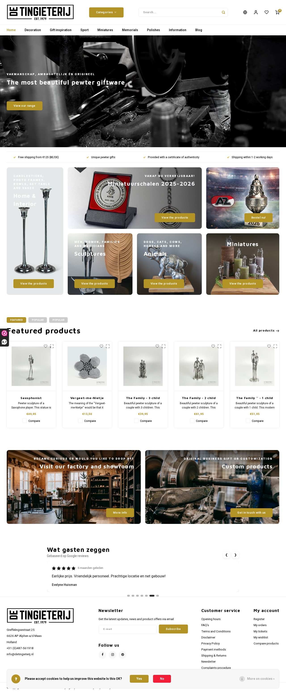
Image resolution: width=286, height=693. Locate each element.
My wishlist (261, 637)
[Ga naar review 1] (128, 596)
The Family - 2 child (199, 398)
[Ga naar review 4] (142, 596)
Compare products (266, 643)
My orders (260, 625)
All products (263, 330)
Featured (16, 320)
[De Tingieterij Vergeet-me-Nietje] (87, 366)
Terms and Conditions (216, 631)
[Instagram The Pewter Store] (112, 655)
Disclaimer (208, 637)
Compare (34, 421)
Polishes (153, 30)
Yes (139, 678)
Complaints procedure (216, 668)
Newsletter (208, 661)
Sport (84, 30)
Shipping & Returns (213, 655)
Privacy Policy (210, 643)
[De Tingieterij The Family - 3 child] (143, 366)
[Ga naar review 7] (156, 596)
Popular (38, 320)
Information (177, 30)
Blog (198, 30)
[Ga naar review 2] (133, 596)
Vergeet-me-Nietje (87, 398)
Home (11, 30)
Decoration (33, 30)
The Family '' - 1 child (254, 398)
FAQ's (205, 625)
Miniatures (105, 30)
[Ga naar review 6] (150, 596)
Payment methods (213, 649)
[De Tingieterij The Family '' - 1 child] (254, 366)
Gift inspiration (61, 30)
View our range (25, 106)
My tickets (260, 631)
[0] (277, 12)
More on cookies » (261, 678)
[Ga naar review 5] (146, 596)
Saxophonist (31, 398)
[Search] (223, 12)
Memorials (130, 30)
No (162, 678)
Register (259, 619)
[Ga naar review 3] (137, 596)
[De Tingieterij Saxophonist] (31, 366)
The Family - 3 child (143, 398)
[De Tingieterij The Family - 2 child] (198, 366)
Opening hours (211, 619)
